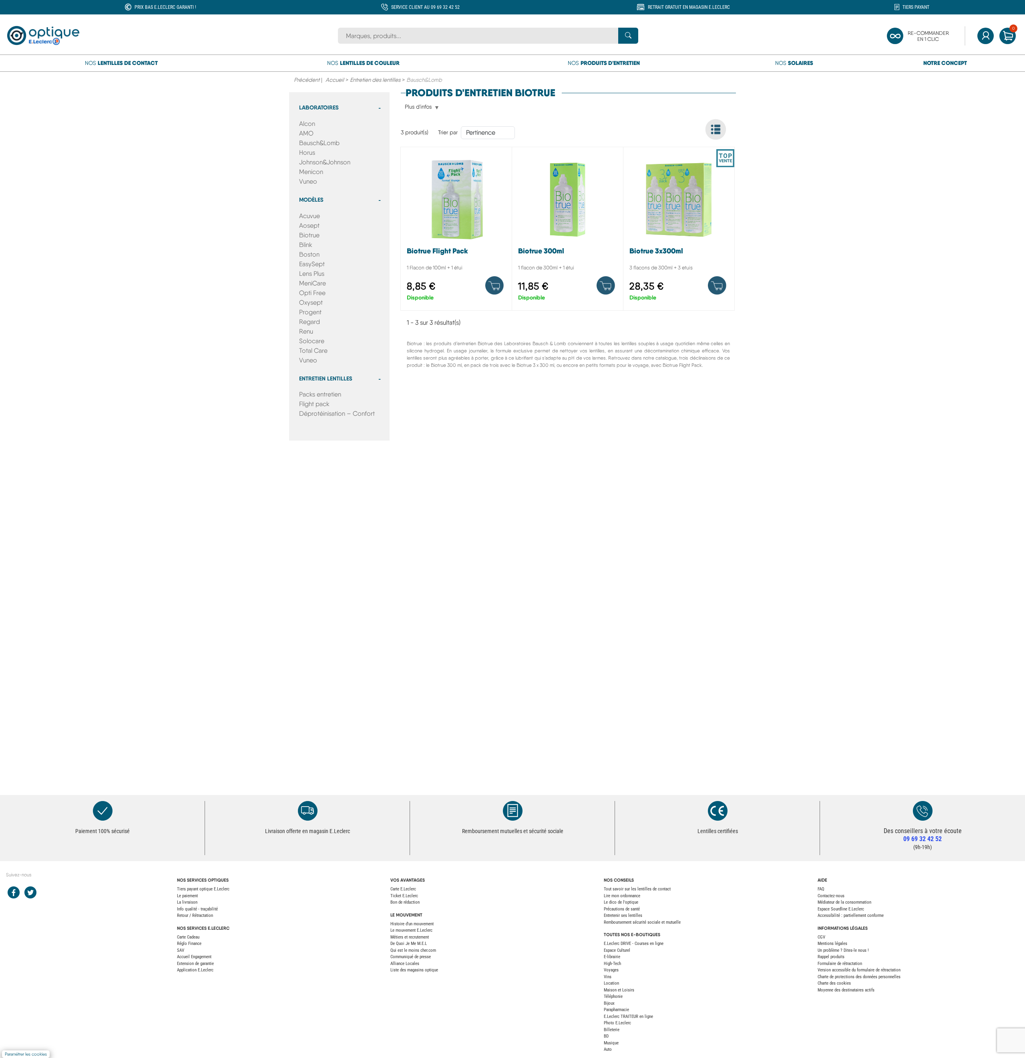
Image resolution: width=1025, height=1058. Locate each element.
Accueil (335, 80)
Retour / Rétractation (195, 915)
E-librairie (612, 956)
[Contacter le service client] (922, 811)
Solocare (311, 341)
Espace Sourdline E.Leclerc (841, 909)
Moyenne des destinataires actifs (846, 990)
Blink (305, 245)
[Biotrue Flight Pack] (456, 230)
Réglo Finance (189, 943)
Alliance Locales (404, 963)
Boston (309, 254)
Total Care (313, 350)
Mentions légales (832, 943)
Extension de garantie (195, 963)
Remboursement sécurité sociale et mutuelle (642, 922)
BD (606, 1036)
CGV (821, 937)
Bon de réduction (405, 902)
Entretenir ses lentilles (623, 915)
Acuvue (309, 216)
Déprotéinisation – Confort (337, 413)
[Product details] (494, 285)
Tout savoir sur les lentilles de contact (637, 889)
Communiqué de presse (410, 956)
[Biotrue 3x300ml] (678, 230)
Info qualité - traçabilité (197, 909)
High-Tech (612, 963)
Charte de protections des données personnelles (859, 976)
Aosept (309, 225)
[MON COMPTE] (985, 36)
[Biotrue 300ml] (567, 230)
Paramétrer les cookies (26, 1054)
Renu (306, 331)
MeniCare (312, 283)
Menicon (311, 172)
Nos (121, 63)
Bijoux (609, 1003)
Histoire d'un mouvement (412, 924)
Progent (310, 312)
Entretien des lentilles (375, 80)
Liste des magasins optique (414, 970)
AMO (306, 133)
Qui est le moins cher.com (413, 950)
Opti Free (312, 293)
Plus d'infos (418, 107)
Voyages (611, 970)
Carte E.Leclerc (403, 889)
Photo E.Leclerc (617, 1023)
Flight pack (314, 404)
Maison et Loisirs (619, 990)
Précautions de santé (622, 909)
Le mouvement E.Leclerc (411, 930)
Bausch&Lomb (319, 143)
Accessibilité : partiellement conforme (851, 915)
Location (611, 983)
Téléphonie (613, 996)
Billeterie (611, 1029)
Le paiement (187, 895)
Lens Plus (311, 273)
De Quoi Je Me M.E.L (408, 943)
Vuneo (308, 181)
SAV (180, 950)
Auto (608, 1049)
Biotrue (309, 235)
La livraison (187, 902)
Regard (309, 322)
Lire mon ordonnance (622, 895)
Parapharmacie (616, 1009)
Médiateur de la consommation (844, 902)
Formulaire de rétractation (840, 963)
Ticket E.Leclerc (404, 895)
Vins (607, 976)
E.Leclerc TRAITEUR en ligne (628, 1016)
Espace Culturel (617, 950)
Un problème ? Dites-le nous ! (843, 950)
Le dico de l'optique (621, 902)
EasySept (312, 264)
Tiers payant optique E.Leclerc (203, 889)
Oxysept (311, 302)
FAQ (821, 889)
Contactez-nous (831, 895)
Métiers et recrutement (409, 937)
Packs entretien (320, 394)
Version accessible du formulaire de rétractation (859, 970)
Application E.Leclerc (195, 970)
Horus (307, 152)
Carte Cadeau (188, 937)
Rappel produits (831, 956)
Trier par (448, 132)
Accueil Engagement (194, 956)
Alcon (307, 123)
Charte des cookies (834, 983)
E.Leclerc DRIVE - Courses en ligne (633, 943)
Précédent (307, 80)
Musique (611, 1043)
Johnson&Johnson (324, 162)
